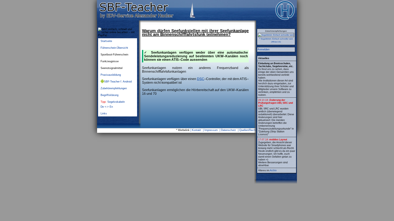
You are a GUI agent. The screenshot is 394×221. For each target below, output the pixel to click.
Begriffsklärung (109, 95)
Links (104, 113)
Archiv (273, 170)
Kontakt (196, 130)
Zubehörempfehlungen (114, 88)
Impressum (211, 130)
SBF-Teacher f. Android (118, 81)
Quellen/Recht (247, 130)
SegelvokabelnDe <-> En (113, 104)
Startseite (106, 41)
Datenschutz (228, 130)
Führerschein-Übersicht (114, 47)
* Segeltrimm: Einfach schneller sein (276, 39)
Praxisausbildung (111, 74)
